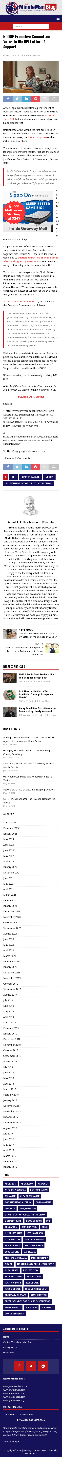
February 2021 (11, 900)
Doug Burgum (34, 1220)
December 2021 (12, 872)
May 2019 (8, 1011)
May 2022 (8, 855)
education (11, 1227)
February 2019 (11, 1028)
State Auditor (39, 1295)
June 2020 (8, 939)
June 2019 (8, 1005)
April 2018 (8, 1083)
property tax (30, 1270)
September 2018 (12, 1055)
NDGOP (49, 477)
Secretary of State (15, 1295)
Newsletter (8, 1352)
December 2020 (12, 911)
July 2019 (8, 1000)
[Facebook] (19, 1366)
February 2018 (11, 1094)
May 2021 (8, 883)
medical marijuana (16, 1258)
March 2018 (9, 1089)
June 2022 (8, 850)
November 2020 (12, 917)
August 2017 (10, 1128)
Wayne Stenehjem (14, 1313)
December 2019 (12, 972)
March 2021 (9, 894)
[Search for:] (31, 26)
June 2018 (8, 1072)
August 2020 (10, 933)
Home (6, 1336)
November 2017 (12, 1111)
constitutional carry (18, 1202)
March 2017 (9, 1155)
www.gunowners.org (13, 1400)
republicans (34, 1276)
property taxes (13, 1276)
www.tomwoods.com (13, 1393)
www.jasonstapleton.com (15, 1386)
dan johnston (28, 1208)
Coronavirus (43, 1202)
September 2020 (12, 928)
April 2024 (8, 844)
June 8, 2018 (26, 681)
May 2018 (8, 1078)
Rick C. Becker (13, 1288)
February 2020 (11, 961)
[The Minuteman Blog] (31, 13)
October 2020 (10, 922)
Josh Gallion (12, 1239)
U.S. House (31, 1307)
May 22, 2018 (27, 701)
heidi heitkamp (13, 1233)
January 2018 (10, 1100)
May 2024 (8, 839)
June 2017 (8, 1139)
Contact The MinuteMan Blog (17, 1342)
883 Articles (48, 522)
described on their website (22, 301)
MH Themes (31, 1453)
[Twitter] (31, 1366)
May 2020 (8, 944)
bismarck (10, 1196)
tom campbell (13, 1307)
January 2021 (10, 905)
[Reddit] (43, 1366)
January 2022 (10, 866)
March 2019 (9, 1022)
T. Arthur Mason (32, 55)
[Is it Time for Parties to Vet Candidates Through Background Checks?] (10, 695)
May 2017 (8, 1144)
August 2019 (10, 994)
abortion (10, 1183)
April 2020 (8, 950)
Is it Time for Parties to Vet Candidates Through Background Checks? (36, 694)
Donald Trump (13, 1220)
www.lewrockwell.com (14, 1389)
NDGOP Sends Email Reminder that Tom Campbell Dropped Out (37, 676)
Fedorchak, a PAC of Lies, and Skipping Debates (29, 789)
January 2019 (10, 1033)
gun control (29, 1227)
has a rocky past (37, 137)
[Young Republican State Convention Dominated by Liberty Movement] (10, 712)
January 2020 (10, 966)
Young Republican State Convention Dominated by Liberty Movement (37, 709)
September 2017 (12, 1122)
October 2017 (10, 1116)
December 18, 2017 (29, 715)
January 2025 (10, 833)
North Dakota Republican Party (35, 1264)
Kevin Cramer (12, 1245)
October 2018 (10, 1050)
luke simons (12, 1251)
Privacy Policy (10, 1347)
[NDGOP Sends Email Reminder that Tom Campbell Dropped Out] (10, 678)
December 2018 (12, 1039)
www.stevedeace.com (14, 1396)
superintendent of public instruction (28, 483)
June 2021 (8, 878)
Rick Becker (32, 1282)
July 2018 (8, 1066)
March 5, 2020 (12, 55)
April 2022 (8, 861)
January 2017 (10, 1166)
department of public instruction (25, 1214)
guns (44, 1227)
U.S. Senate (47, 1307)
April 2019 (8, 1017)
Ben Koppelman (39, 1190)
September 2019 (12, 989)
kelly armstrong (34, 1239)
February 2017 (11, 1161)
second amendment (36, 1288)
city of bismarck (30, 1196)
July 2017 (8, 1133)
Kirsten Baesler (30, 477)
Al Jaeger (43, 1183)
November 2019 (12, 978)
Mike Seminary (39, 1258)
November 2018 (12, 1044)
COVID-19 (10, 1208)
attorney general (15, 1190)
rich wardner (13, 1282)
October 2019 (10, 983)
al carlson (27, 1183)
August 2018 (10, 1061)
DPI (14, 477)
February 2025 (11, 828)
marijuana (30, 1251)
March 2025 (9, 822)
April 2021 (8, 889)
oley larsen (12, 1270)
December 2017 (12, 1105)
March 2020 (9, 955)
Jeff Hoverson (35, 1233)
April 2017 (8, 1150)
